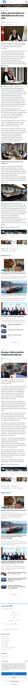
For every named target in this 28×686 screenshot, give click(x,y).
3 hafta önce (13, 318)
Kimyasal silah (5, 250)
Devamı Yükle (14, 342)
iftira (18, 248)
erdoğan (8, 486)
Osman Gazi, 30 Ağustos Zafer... (14, 335)
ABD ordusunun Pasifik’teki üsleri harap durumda (13, 273)
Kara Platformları (5, 639)
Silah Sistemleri (4, 645)
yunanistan (19, 488)
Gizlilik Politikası (14, 684)
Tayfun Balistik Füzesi (6, 488)
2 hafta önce (13, 296)
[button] (26, 661)
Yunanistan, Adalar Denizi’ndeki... (15, 329)
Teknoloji (3, 658)
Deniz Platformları (5, 641)
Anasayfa (3, 10)
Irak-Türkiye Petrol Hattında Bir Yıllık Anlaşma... (13, 316)
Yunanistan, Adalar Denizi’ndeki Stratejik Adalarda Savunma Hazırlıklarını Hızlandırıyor (17, 579)
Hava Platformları (5, 637)
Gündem (7, 10)
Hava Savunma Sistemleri (7, 649)
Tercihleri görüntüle (14, 681)
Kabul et (14, 673)
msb (10, 250)
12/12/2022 (17, 22)
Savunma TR (9, 22)
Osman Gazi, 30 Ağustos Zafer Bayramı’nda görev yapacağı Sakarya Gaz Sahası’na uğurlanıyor (16, 587)
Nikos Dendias (15, 486)
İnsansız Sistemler (5, 643)
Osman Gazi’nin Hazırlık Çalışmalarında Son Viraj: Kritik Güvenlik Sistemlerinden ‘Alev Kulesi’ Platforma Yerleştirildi (13, 537)
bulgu (7, 248)
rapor (14, 250)
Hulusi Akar (12, 248)
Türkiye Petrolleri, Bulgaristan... (15, 324)
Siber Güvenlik (4, 656)
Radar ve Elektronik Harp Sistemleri (9, 647)
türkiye (14, 488)
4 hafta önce (10, 331)
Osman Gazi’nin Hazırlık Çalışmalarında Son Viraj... (13, 294)
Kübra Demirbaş (6, 296)
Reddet (14, 677)
